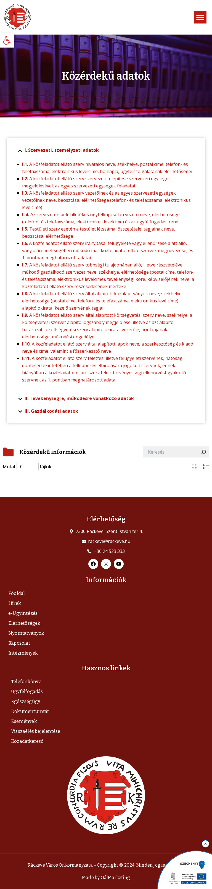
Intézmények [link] (23, 653)
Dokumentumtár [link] (30, 711)
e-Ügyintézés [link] (23, 613)
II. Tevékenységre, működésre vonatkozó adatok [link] (79, 398)
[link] (7, 40)
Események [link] (24, 721)
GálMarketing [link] (115, 877)
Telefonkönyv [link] (26, 681)
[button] (200, 17)
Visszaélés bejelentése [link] (35, 731)
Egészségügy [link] (25, 701)
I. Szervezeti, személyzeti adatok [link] (62, 150)
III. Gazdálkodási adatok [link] (51, 411)
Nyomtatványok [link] (26, 633)
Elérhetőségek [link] (24, 623)
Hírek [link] (14, 603)
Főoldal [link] (16, 593)
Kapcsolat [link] (19, 643)
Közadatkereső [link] (27, 741)
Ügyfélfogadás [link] (27, 691)
